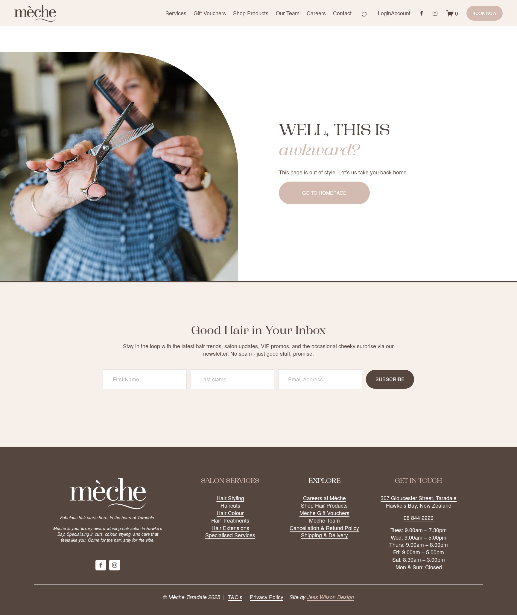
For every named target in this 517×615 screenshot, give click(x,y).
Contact (342, 13)
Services (175, 13)
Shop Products (250, 13)
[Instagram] (435, 13)
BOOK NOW (484, 13)
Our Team (287, 13)
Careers (316, 13)
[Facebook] (422, 13)
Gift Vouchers (210, 13)
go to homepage (324, 192)
